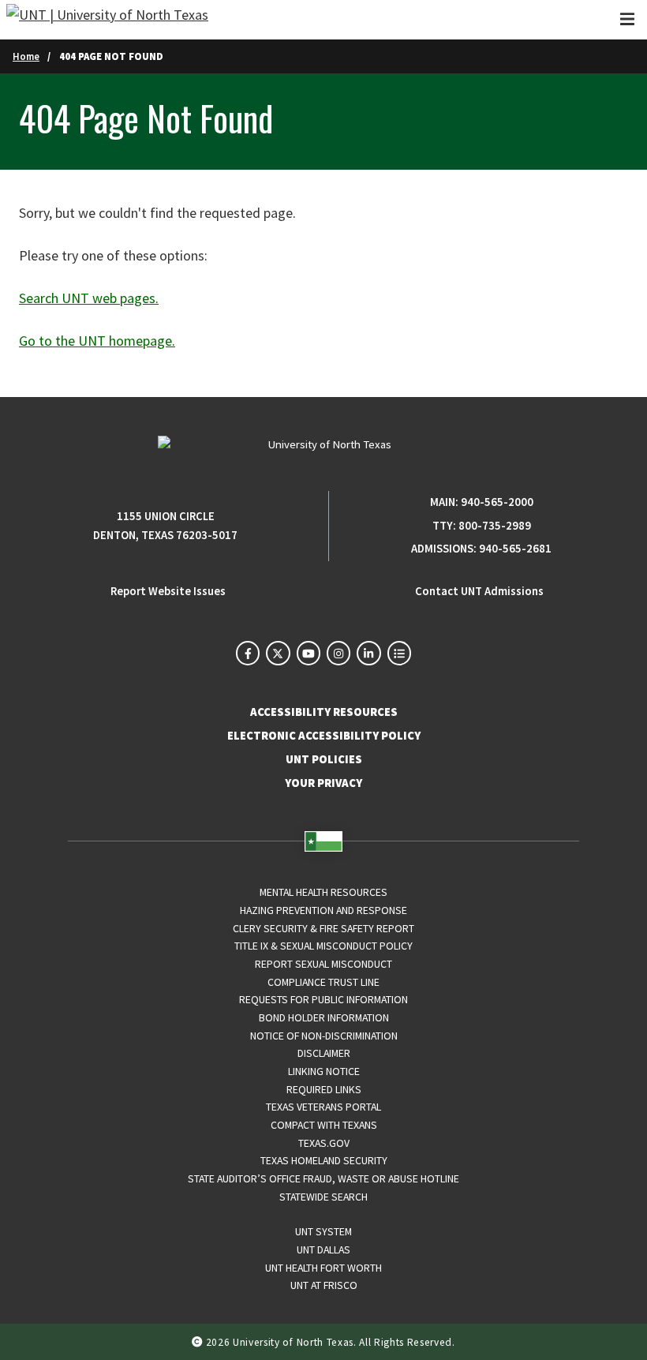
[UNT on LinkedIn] (368, 653)
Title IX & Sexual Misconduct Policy (323, 946)
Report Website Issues (168, 591)
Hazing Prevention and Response (323, 910)
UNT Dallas (323, 1249)
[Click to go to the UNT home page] (107, 20)
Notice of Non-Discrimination (324, 1035)
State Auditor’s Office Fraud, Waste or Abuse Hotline (323, 1178)
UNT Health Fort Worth (323, 1268)
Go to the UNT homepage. (97, 341)
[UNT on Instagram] (338, 653)
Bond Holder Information (324, 1017)
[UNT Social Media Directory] (399, 653)
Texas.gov (324, 1143)
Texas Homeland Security (323, 1160)
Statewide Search (323, 1197)
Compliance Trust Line (323, 982)
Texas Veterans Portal (323, 1107)
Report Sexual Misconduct (323, 964)
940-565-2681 (515, 548)
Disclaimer (323, 1053)
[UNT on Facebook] (248, 653)
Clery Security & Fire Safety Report (323, 928)
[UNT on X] (278, 653)
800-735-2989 (494, 526)
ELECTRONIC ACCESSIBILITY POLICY (324, 736)
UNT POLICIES (324, 759)
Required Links (323, 1089)
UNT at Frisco (323, 1285)
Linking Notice (324, 1071)
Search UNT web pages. (89, 298)
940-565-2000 (497, 502)
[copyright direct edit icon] (198, 1342)
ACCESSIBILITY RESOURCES (324, 712)
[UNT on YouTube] (308, 653)
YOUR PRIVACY (323, 783)
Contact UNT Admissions (479, 591)
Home (26, 56)
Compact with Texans (324, 1125)
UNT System (323, 1231)
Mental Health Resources (323, 892)
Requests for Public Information (323, 999)
